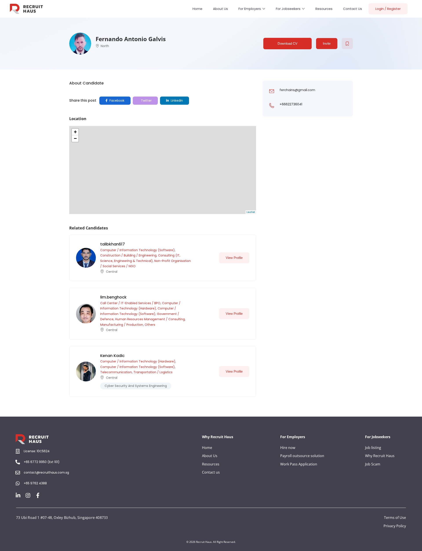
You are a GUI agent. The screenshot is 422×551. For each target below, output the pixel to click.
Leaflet (251, 212)
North (105, 46)
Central (111, 271)
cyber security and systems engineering (136, 386)
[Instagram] (28, 495)
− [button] (75, 138)
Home (197, 8)
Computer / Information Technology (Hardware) (137, 361)
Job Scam (372, 464)
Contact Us (352, 8)
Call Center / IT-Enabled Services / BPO (130, 303)
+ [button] (75, 132)
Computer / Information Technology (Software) (137, 250)
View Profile (234, 258)
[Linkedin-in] (18, 495)
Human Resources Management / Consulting (150, 319)
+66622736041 (291, 104)
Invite (327, 43)
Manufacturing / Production (121, 324)
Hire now (287, 447)
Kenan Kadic (112, 355)
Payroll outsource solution (302, 455)
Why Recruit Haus (380, 455)
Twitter (146, 100)
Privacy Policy (395, 526)
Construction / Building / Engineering (128, 255)
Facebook (116, 100)
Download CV (287, 43)
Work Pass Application (298, 464)
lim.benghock (113, 297)
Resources (324, 8)
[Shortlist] (347, 43)
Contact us (211, 472)
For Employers (250, 8)
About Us (220, 8)
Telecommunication (116, 372)
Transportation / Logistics (153, 372)
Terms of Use (395, 517)
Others (150, 324)
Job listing (373, 447)
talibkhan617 (112, 244)
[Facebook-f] (37, 495)
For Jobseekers (288, 8)
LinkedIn (176, 100)
